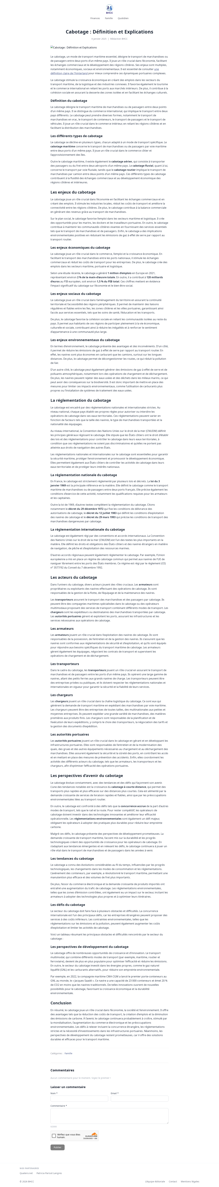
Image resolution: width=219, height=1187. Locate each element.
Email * (115, 1093)
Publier (57, 1147)
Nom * (54, 1093)
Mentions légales (190, 1181)
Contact (173, 1181)
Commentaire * (59, 1105)
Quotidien (123, 18)
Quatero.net (26, 1173)
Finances (95, 18)
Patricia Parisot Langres (49, 1173)
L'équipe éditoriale (155, 1181)
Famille (109, 18)
